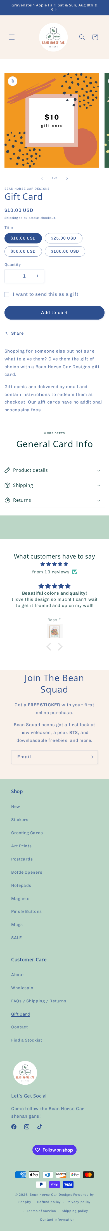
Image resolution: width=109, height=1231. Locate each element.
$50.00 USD (23, 251)
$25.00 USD (63, 238)
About (17, 974)
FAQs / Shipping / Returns (39, 1000)
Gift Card (20, 1014)
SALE (16, 937)
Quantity (12, 264)
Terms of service (41, 1211)
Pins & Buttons (26, 911)
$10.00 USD (23, 238)
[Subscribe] (91, 757)
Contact (19, 1027)
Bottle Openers (26, 872)
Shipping (11, 218)
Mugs (17, 924)
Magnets (20, 898)
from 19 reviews (51, 572)
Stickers (20, 819)
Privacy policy (79, 1202)
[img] (54, 564)
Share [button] (17, 333)
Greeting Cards (27, 832)
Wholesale (22, 987)
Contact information (57, 1219)
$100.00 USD (65, 251)
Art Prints (21, 845)
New (15, 806)
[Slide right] (67, 178)
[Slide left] (42, 178)
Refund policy (49, 1202)
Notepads (21, 885)
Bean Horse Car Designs (51, 1195)
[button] (11, 37)
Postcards (22, 859)
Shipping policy (75, 1211)
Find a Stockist (26, 1040)
